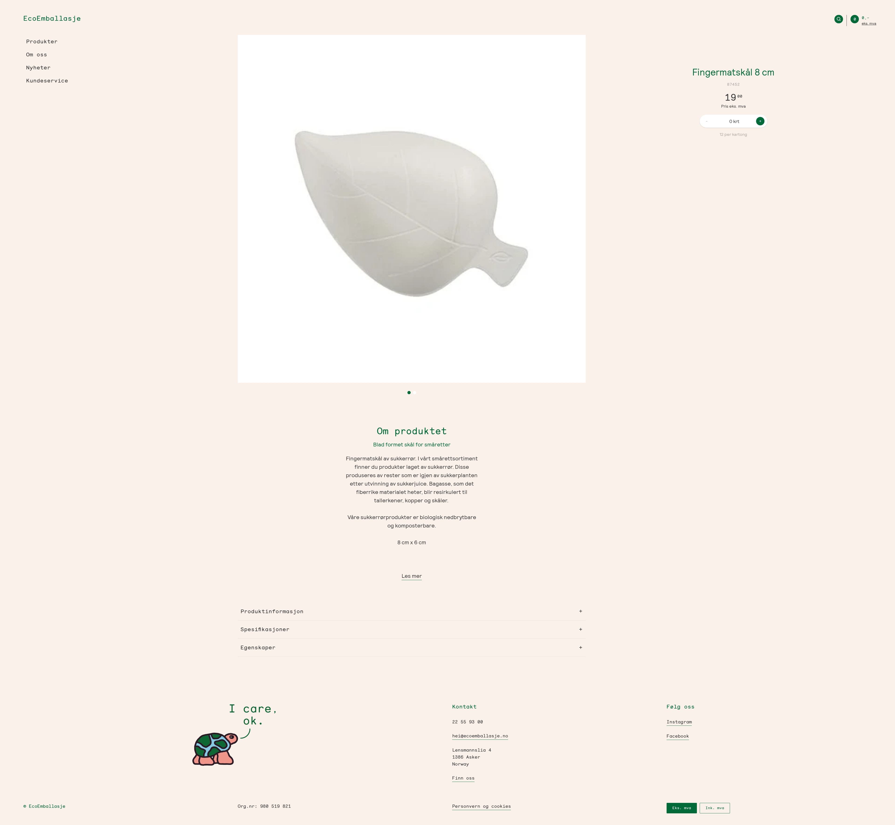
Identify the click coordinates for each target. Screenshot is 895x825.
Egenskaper (258, 647)
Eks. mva (681, 807)
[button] (314, 209)
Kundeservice (47, 80)
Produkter (42, 41)
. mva (869, 23)
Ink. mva (715, 807)
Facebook (678, 736)
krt (736, 121)
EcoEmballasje (52, 18)
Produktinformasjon (272, 611)
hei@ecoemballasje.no (480, 736)
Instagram (679, 722)
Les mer (412, 575)
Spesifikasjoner (265, 629)
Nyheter (38, 67)
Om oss (36, 54)
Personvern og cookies (481, 806)
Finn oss (463, 778)
